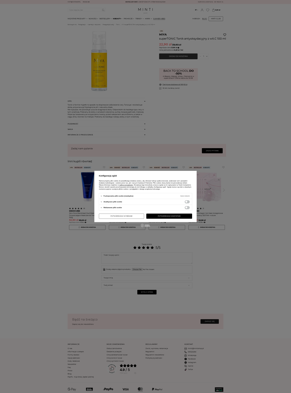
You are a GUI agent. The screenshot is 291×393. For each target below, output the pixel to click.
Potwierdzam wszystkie (169, 216)
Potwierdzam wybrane (121, 216)
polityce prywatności (126, 185)
